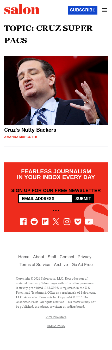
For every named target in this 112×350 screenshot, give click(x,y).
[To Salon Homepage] (22, 9)
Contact (67, 257)
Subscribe (82, 10)
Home (23, 257)
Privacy (84, 257)
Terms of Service (35, 265)
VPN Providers (56, 317)
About (38, 257)
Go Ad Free (82, 265)
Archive (61, 265)
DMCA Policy (56, 326)
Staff (52, 257)
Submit (83, 198)
